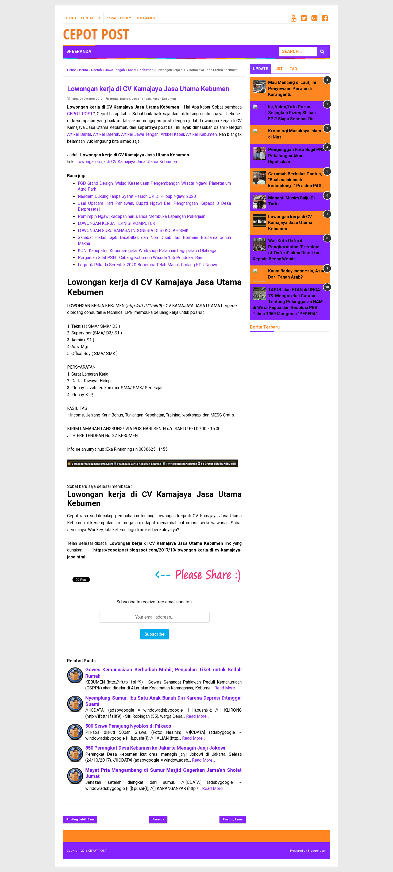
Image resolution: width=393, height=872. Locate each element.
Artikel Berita (79, 134)
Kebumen (169, 99)
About (70, 18)
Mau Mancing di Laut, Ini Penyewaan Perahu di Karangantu (292, 88)
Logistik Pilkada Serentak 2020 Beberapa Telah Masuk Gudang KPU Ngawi (147, 264)
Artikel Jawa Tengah (140, 134)
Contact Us (91, 18)
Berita (114, 99)
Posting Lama (232, 819)
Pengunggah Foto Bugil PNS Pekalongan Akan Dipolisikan (296, 155)
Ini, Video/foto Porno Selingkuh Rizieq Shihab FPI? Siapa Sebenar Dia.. (292, 112)
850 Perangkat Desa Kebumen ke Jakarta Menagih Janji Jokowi (155, 748)
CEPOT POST (80, 113)
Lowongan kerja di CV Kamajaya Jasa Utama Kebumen (126, 161)
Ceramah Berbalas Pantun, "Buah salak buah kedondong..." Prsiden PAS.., (296, 179)
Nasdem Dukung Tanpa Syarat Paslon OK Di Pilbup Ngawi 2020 (137, 196)
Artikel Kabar (172, 134)
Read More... (225, 687)
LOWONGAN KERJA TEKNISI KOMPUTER (116, 223)
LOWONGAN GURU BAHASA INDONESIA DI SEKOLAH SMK (133, 230)
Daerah (125, 99)
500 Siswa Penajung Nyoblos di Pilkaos (128, 726)
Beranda (81, 51)
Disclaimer (145, 18)
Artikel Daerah (106, 134)
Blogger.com (317, 850)
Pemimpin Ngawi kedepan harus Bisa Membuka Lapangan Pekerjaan (141, 216)
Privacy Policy (118, 18)
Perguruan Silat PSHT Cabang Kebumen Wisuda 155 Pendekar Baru (140, 257)
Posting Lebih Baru (80, 819)
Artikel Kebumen (201, 134)
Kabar (156, 99)
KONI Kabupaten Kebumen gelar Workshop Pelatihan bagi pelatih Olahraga (147, 250)
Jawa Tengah (141, 99)
